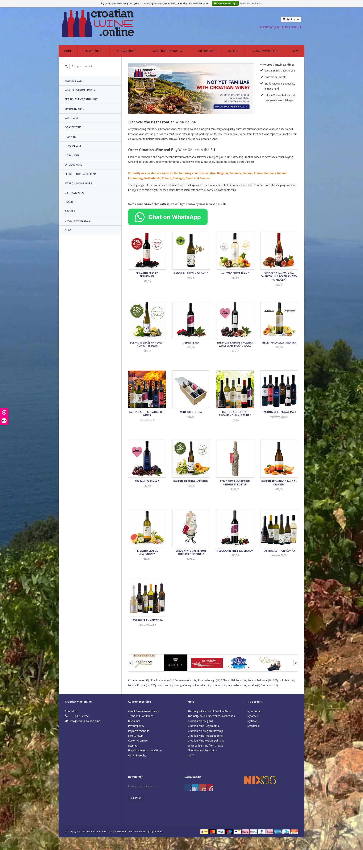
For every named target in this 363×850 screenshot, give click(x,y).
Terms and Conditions (140, 716)
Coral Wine (72, 155)
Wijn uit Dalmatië (260, 680)
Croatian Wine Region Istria (203, 726)
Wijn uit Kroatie (139, 685)
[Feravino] (144, 662)
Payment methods (138, 731)
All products (93, 51)
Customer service (137, 740)
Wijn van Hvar (162, 685)
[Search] (66, 66)
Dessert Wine (73, 146)
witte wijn (270, 685)
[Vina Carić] (238, 662)
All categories (126, 51)
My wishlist (253, 726)
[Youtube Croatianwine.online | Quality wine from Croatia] (202, 787)
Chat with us (161, 204)
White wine (72, 118)
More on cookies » (251, 3)
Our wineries (206, 51)
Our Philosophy (137, 755)
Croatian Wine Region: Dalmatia (206, 740)
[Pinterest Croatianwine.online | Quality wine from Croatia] (195, 787)
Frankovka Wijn (161, 680)
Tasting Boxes (74, 80)
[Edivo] (270, 662)
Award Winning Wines (78, 183)
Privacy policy (136, 726)
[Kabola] (175, 662)
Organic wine (73, 165)
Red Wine (70, 137)
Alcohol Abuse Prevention (202, 750)
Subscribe (135, 798)
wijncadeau (237, 685)
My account (292, 27)
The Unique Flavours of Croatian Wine (209, 711)
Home (68, 51)
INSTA (191, 755)
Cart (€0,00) (271, 27)
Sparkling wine (74, 109)
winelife (254, 685)
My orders (252, 716)
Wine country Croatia (167, 51)
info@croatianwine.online (85, 721)
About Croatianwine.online (143, 711)
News (295, 51)
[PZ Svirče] (207, 662)
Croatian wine (138, 680)
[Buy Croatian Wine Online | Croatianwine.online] (138, 23)
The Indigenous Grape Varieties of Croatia (211, 716)
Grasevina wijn (185, 680)
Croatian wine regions (200, 721)
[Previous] (130, 663)
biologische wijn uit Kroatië (192, 685)
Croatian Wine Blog (265, 51)
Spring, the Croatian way (81, 99)
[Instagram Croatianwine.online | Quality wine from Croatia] (209, 787)
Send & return (135, 736)
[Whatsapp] (168, 216)
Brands (69, 202)
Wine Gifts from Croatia (80, 90)
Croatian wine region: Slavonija (206, 731)
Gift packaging (74, 192)
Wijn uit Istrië (284, 680)
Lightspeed (156, 831)
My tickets (252, 721)
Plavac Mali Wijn (234, 680)
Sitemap (132, 745)
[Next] (295, 663)
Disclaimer (134, 721)
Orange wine (73, 127)
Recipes (233, 51)
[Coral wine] (191, 88)
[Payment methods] (204, 831)
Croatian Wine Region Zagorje (205, 736)
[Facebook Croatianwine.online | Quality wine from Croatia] (187, 787)
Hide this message (225, 3)
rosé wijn (219, 685)
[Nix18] (260, 780)
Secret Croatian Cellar (80, 174)
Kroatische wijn (209, 680)
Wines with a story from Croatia (206, 745)
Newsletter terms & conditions (145, 750)
